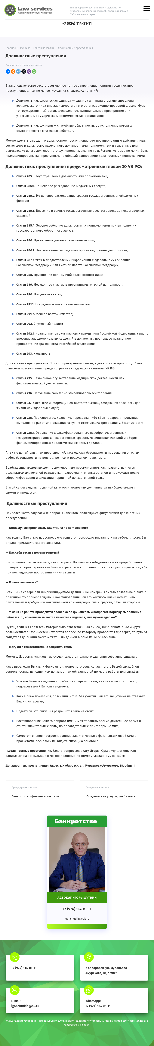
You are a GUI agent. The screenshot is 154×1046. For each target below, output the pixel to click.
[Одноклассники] (13, 71)
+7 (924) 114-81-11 (77, 23)
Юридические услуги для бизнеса (111, 796)
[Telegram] (18, 71)
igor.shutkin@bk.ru (25, 1006)
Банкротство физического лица (35, 796)
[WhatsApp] (34, 71)
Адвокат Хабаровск (29, 10)
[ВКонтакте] (8, 71)
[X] (23, 71)
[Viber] (29, 71)
